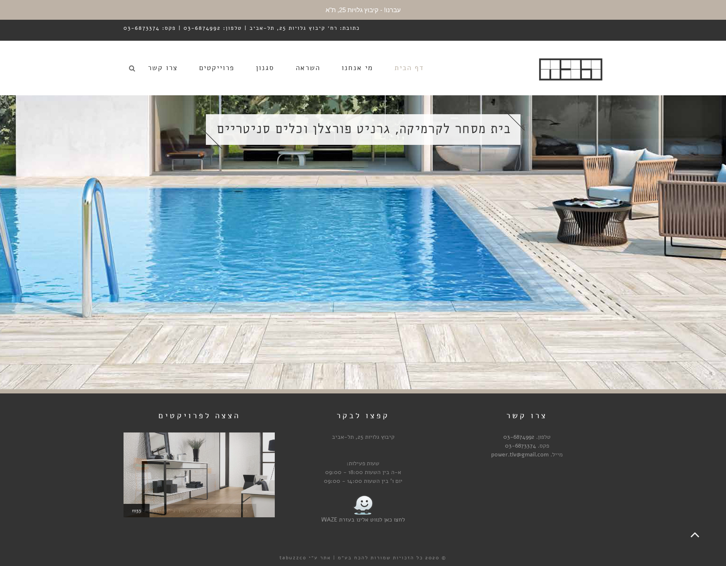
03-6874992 (518, 437)
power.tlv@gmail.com (520, 455)
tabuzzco (293, 557)
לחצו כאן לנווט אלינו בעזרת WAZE (363, 520)
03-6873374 (520, 446)
